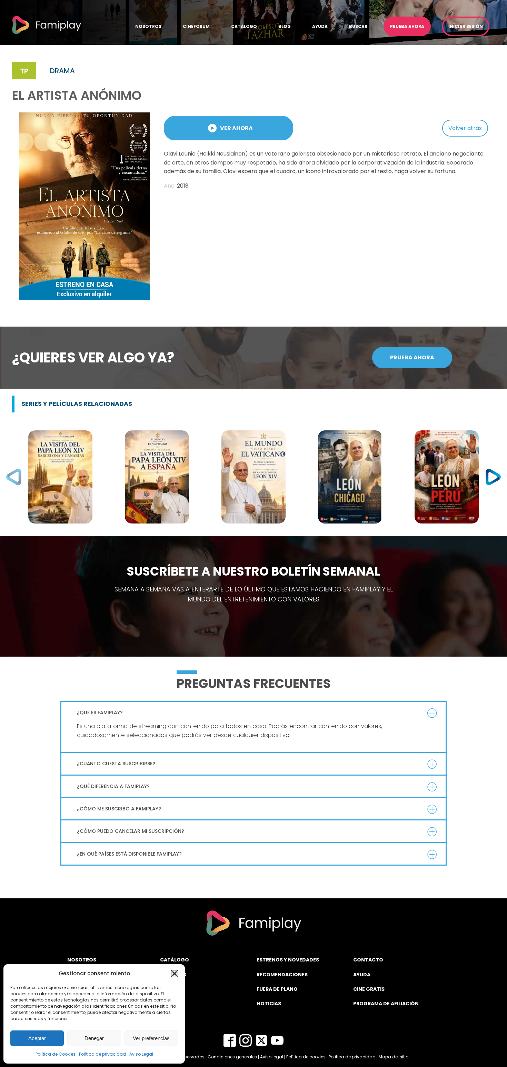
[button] (174, 973)
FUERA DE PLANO (277, 989)
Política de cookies (306, 1057)
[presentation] (14, 477)
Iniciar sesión (465, 26)
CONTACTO (368, 959)
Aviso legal (271, 1057)
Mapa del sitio (393, 1057)
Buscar (358, 26)
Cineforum (196, 26)
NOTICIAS (269, 1003)
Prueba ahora (407, 26)
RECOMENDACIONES (282, 974)
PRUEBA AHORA (412, 357)
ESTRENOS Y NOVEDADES (288, 959)
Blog (284, 26)
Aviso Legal (141, 1054)
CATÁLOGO (174, 959)
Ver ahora (236, 128)
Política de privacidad (102, 1054)
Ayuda (320, 26)
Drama (62, 71)
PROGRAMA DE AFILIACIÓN (386, 1003)
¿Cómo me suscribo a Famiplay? (119, 808)
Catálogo (244, 26)
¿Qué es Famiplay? (100, 712)
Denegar (94, 1038)
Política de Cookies (56, 1054)
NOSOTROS (81, 959)
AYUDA (361, 974)
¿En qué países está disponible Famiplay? (129, 853)
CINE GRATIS (369, 989)
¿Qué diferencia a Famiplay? (113, 786)
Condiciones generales (232, 1057)
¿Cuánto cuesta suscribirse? (116, 763)
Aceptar (37, 1038)
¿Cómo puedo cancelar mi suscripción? (130, 831)
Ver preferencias (151, 1038)
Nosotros (148, 26)
